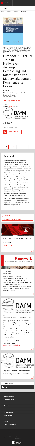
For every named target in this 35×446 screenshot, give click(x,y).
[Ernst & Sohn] (6, 3)
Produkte (9, 11)
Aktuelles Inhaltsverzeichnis (12, 219)
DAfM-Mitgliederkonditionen (11, 100)
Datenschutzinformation (22, 432)
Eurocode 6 (23, 11)
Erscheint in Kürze (9, 399)
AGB (31, 432)
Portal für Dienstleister (10, 424)
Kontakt (6, 421)
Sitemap (5, 432)
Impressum (11, 432)
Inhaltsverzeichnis (22, 147)
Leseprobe (7, 215)
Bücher (16, 11)
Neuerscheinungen (9, 396)
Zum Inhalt (12, 147)
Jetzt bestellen (14, 131)
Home (2, 11)
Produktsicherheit (17, 434)
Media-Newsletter (9, 415)
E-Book (10, 106)
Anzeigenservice (8, 412)
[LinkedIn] (6, 387)
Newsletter (7, 406)
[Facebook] (3, 387)
